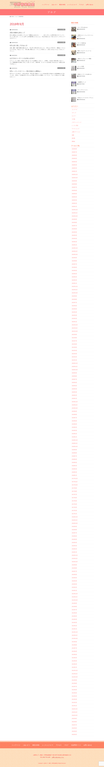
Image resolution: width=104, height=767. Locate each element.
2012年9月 (74, 680)
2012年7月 (74, 686)
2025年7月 (74, 187)
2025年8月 (74, 184)
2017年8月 (74, 491)
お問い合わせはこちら (58, 757)
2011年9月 (74, 718)
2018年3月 (74, 469)
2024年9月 (74, 219)
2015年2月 (74, 587)
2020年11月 (74, 366)
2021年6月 (74, 344)
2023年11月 (74, 251)
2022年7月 (74, 302)
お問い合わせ (88, 745)
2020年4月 (74, 388)
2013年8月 (74, 645)
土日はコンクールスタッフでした (85, 97)
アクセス (58, 745)
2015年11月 (74, 558)
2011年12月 (74, 709)
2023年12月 (75, 248)
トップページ (16, 745)
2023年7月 (74, 264)
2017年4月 (74, 504)
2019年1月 (74, 437)
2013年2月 (74, 664)
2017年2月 (74, 510)
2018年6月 (74, 459)
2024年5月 (74, 232)
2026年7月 (74, 152)
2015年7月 (74, 571)
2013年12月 (75, 632)
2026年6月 (74, 155)
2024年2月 (74, 241)
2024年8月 (74, 222)
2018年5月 (74, 462)
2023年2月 (74, 280)
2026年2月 (74, 168)
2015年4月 (74, 581)
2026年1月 (74, 171)
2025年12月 (75, 174)
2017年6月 (74, 497)
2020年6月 (74, 382)
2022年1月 (74, 321)
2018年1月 (74, 475)
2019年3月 (74, 430)
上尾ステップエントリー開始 (84, 58)
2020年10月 (75, 369)
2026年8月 (74, 148)
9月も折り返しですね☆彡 (18, 45)
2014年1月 (74, 628)
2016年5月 (74, 539)
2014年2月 (74, 625)
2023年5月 (74, 270)
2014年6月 (74, 613)
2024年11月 (74, 212)
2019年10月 (75, 408)
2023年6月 (74, 267)
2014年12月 (75, 593)
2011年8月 (74, 721)
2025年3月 (74, 200)
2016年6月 (74, 536)
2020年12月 (75, 363)
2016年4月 (74, 542)
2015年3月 (74, 584)
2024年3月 (74, 238)
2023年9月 (74, 257)
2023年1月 (74, 283)
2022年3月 (74, 315)
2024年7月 (74, 225)
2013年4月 (74, 657)
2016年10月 (75, 523)
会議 (73, 135)
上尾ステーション (76, 131)
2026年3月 (74, 165)
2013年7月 (74, 648)
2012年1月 (74, 705)
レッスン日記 (61, 29)
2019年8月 (74, 414)
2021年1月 (74, 360)
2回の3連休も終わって (17, 32)
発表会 (73, 141)
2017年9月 (74, 488)
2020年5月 (74, 385)
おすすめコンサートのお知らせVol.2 (22, 58)
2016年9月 (74, 526)
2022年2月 (74, 318)
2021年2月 (74, 356)
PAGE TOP (100, 742)
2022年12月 (75, 286)
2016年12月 (75, 516)
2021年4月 (74, 350)
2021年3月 (74, 353)
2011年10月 (74, 715)
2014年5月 (74, 616)
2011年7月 (74, 724)
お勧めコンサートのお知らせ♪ (84, 74)
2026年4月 (74, 161)
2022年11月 (74, 289)
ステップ (74, 112)
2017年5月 (74, 500)
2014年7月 (74, 609)
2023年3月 (74, 276)
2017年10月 (75, 484)
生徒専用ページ (76, 745)
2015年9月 (74, 564)
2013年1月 (74, 667)
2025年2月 (74, 203)
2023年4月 (74, 273)
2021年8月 (74, 337)
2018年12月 (75, 440)
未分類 (73, 138)
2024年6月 (74, 228)
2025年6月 (74, 190)
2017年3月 (74, 507)
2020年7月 (74, 379)
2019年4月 (74, 427)
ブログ (66, 745)
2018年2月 (74, 472)
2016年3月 (74, 545)
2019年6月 (74, 420)
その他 (73, 119)
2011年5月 (74, 731)
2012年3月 (74, 699)
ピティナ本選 (80, 66)
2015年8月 (74, 568)
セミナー (74, 115)
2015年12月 (75, 555)
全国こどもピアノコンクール (84, 50)
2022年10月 (75, 292)
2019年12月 (75, 401)
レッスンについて (47, 745)
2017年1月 (74, 513)
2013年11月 (74, 635)
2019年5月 (74, 424)
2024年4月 (74, 235)
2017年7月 (74, 494)
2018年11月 (74, 443)
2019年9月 (74, 411)
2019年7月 (74, 417)
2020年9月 (74, 373)
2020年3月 (74, 392)
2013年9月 (74, 641)
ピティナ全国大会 (81, 43)
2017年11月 (74, 481)
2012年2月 (74, 702)
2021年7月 (74, 340)
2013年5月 (74, 654)
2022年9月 (74, 296)
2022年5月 (74, 308)
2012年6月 (74, 689)
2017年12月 (75, 478)
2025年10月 (75, 177)
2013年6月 (74, 651)
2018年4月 (74, 465)
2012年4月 (74, 696)
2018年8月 (74, 452)
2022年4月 (74, 312)
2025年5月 (74, 193)
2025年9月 (74, 180)
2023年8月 (74, 260)
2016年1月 (74, 552)
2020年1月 (74, 398)
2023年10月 (75, 254)
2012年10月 (75, 677)
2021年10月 (75, 331)
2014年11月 (74, 596)
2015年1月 (74, 590)
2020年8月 (74, 376)
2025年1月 (74, 206)
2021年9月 (74, 334)
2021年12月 (75, 324)
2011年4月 (74, 734)
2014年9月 (74, 603)
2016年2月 (74, 548)
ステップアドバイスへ (82, 89)
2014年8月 (74, 606)
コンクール (74, 109)
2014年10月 (75, 600)
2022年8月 (74, 299)
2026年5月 (74, 158)
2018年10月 (75, 446)
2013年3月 (74, 660)
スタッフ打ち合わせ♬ (82, 27)
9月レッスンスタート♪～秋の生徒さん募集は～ (26, 71)
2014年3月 (74, 622)
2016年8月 (74, 529)
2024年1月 (74, 244)
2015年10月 (75, 561)
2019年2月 (74, 433)
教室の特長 (36, 745)
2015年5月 (74, 577)
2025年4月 (74, 197)
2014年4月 (74, 619)
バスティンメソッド (76, 122)
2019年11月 (74, 405)
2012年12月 (75, 670)
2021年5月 (74, 347)
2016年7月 (74, 532)
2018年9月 (74, 449)
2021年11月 (74, 328)
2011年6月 (74, 728)
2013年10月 (75, 638)
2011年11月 (74, 712)
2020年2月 (74, 395)
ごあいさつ (26, 745)
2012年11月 (74, 673)
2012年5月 (74, 692)
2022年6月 (74, 305)
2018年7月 (74, 456)
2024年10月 (75, 216)
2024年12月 (75, 209)
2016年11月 (74, 520)
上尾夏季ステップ (81, 82)
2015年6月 (74, 574)
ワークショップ (75, 128)
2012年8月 (74, 683)
